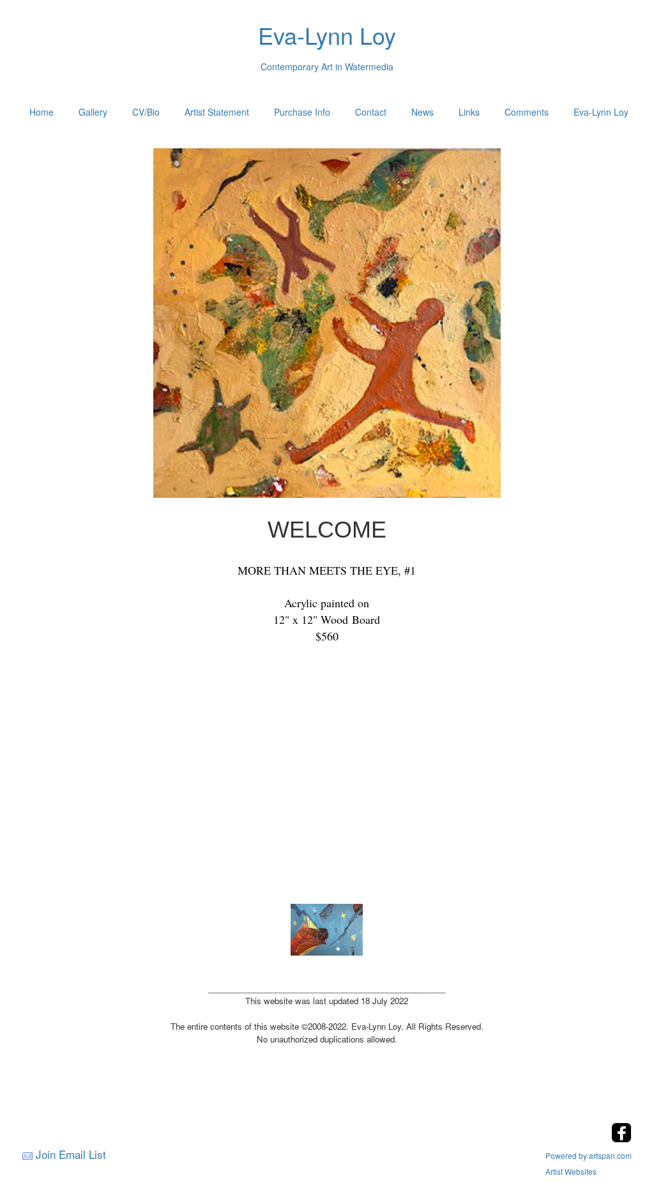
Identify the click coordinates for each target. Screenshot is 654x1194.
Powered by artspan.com (588, 1155)
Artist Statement (217, 111)
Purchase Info (302, 111)
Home (41, 111)
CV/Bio (146, 111)
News (422, 111)
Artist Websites (571, 1171)
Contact (370, 111)
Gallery (93, 111)
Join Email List (71, 1154)
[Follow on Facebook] (621, 1139)
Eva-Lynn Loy (601, 111)
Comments (527, 111)
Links (469, 111)
